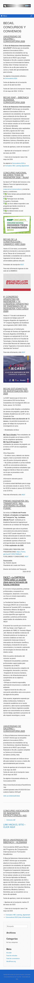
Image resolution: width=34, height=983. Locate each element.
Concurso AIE (10, 820)
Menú (5, 16)
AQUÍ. (22, 264)
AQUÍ (23, 352)
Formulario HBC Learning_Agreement (18, 915)
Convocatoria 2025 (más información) (18, 917)
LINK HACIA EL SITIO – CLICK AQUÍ (14, 825)
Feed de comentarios (13, 958)
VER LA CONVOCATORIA (11, 796)
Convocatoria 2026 (11, 78)
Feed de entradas (11, 955)
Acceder (9, 953)
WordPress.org (11, 961)
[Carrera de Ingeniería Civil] (17, 5)
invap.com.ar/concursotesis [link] (12, 189)
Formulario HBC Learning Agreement (17, 166)
